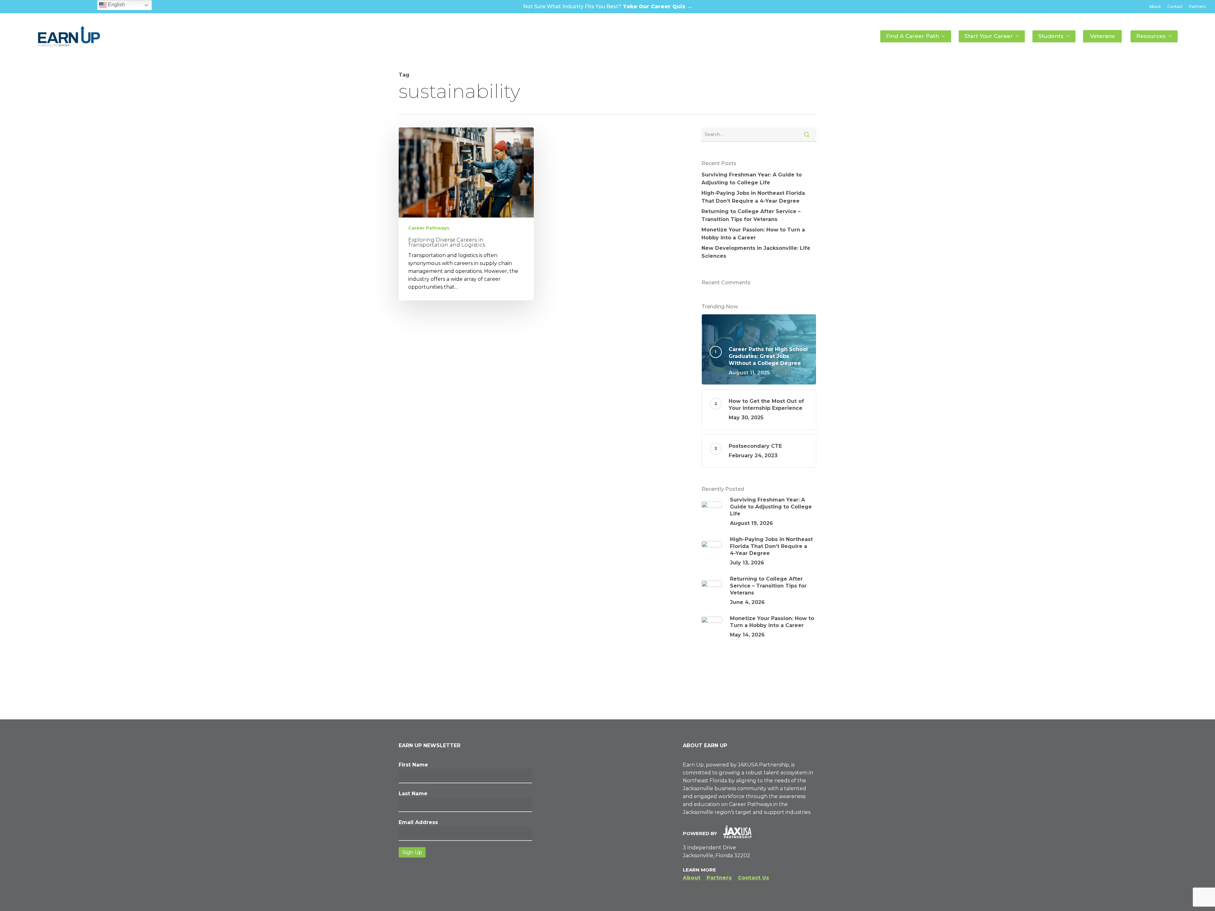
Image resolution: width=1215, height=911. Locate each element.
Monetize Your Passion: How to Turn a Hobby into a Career (753, 234)
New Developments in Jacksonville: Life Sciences (755, 252)
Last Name (413, 794)
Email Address (418, 822)
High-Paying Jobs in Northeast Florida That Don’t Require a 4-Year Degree (753, 197)
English (116, 4)
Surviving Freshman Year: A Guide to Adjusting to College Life (751, 179)
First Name (413, 765)
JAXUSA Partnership (763, 765)
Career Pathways (428, 228)
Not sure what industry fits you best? (607, 6)
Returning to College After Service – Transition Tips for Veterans (751, 215)
